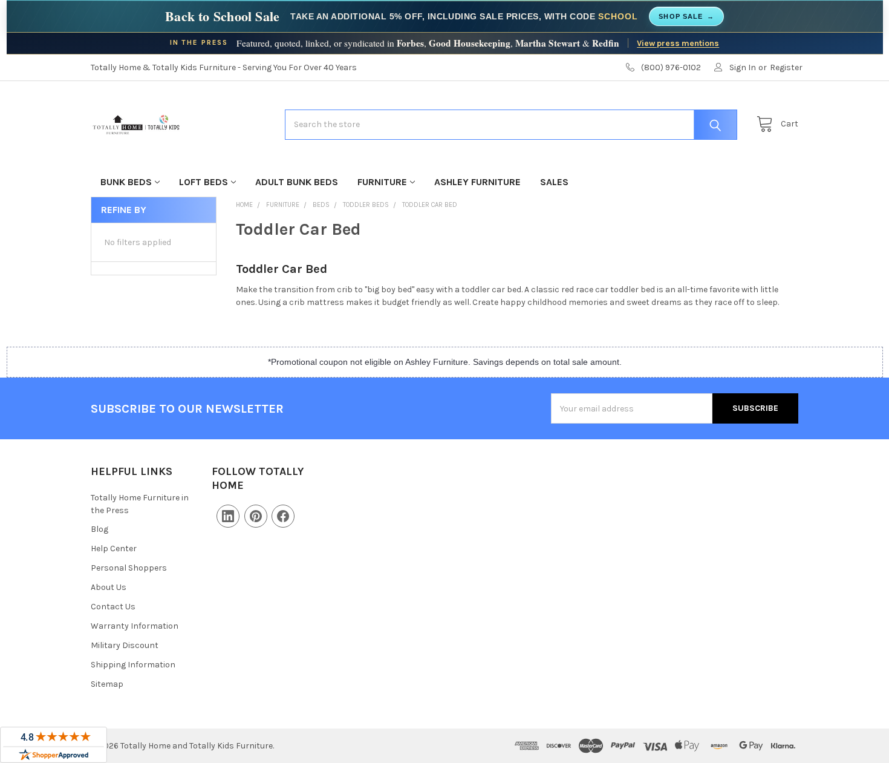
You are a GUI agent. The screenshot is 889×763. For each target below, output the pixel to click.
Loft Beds (203, 182)
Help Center (114, 548)
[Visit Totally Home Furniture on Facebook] (283, 516)
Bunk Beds (126, 182)
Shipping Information (133, 665)
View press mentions (678, 43)
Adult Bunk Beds (296, 182)
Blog (99, 529)
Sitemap (107, 684)
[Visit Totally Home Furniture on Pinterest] (255, 516)
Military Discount (124, 645)
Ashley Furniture (477, 182)
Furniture (382, 182)
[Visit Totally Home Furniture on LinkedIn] (228, 516)
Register (786, 67)
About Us (108, 587)
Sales (554, 182)
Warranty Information (134, 626)
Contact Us (113, 606)
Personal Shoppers (129, 568)
